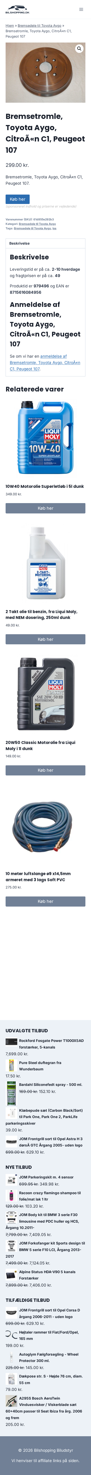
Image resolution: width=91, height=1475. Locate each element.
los (54, 228)
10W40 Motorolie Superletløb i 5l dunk (45, 486)
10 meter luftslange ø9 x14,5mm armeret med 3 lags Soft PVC (38, 877)
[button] (79, 48)
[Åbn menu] (81, 9)
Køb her (17, 199)
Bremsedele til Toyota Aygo (39, 25)
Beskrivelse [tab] (19, 243)
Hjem (10, 25)
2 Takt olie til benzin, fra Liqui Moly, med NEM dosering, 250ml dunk (41, 615)
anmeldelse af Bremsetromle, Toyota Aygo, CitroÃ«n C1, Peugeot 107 (45, 362)
